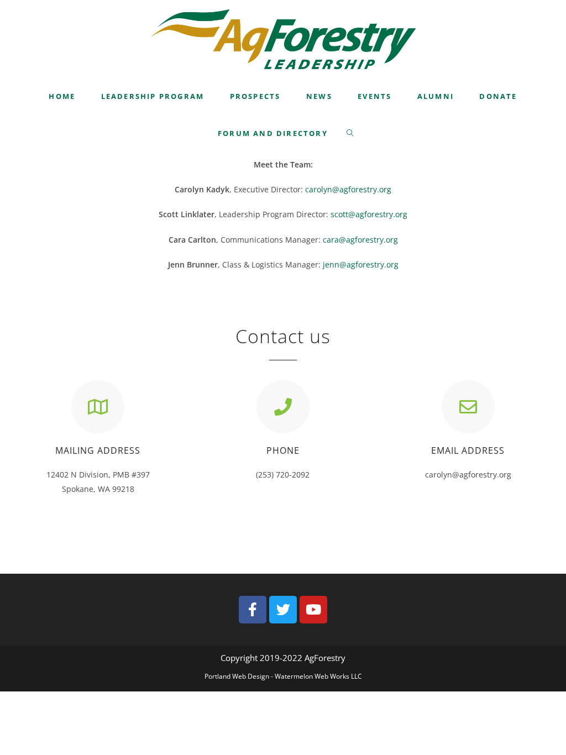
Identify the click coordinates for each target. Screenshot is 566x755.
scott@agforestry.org (369, 214)
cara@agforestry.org (360, 239)
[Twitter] (283, 609)
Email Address (468, 450)
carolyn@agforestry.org (348, 189)
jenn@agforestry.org (361, 264)
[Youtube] (313, 609)
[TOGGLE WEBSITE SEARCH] (350, 133)
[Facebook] (252, 609)
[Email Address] (468, 406)
